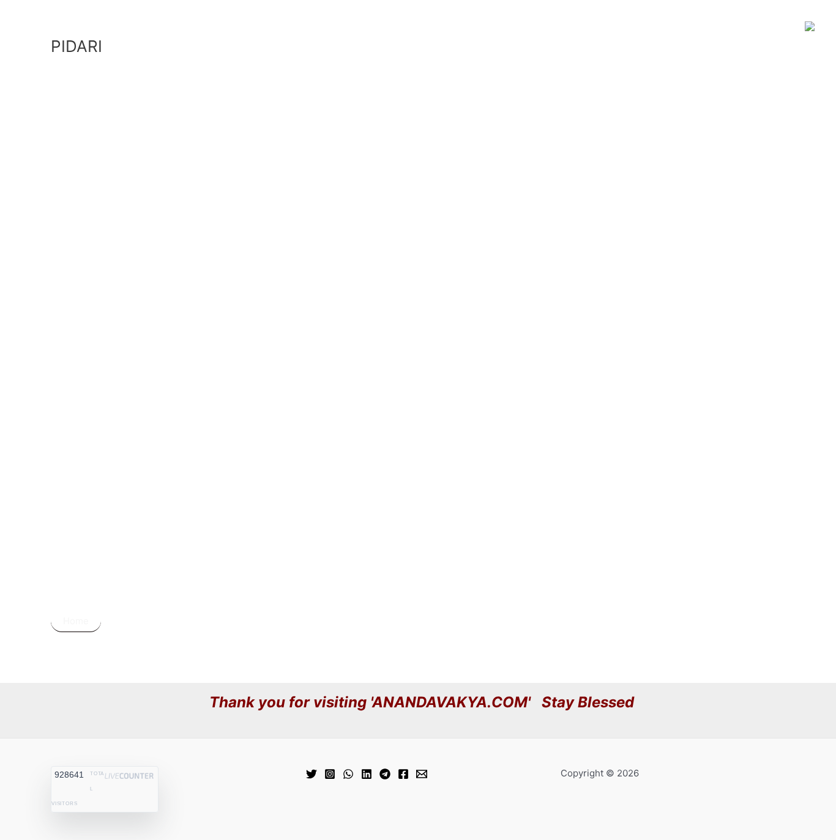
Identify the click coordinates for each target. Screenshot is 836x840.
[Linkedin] (366, 773)
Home (76, 621)
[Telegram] (384, 773)
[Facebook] (403, 773)
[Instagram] (329, 773)
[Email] (421, 773)
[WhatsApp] (348, 773)
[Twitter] (311, 773)
